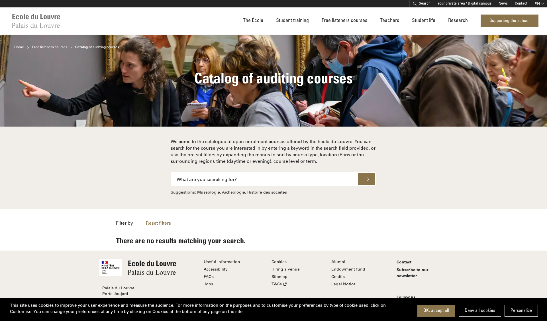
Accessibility (216, 269)
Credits (338, 276)
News (503, 4)
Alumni (338, 261)
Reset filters (158, 223)
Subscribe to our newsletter (412, 272)
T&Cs (277, 284)
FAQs (209, 276)
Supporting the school (509, 21)
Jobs (208, 284)
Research (458, 20)
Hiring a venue (286, 269)
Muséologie (208, 192)
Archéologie (233, 192)
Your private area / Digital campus (464, 4)
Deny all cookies (480, 310)
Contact (521, 4)
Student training (292, 20)
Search (424, 4)
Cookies (279, 261)
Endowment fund (348, 269)
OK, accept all (436, 310)
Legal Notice (343, 284)
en (537, 3)
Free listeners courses (344, 20)
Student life (423, 20)
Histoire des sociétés (267, 192)
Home (19, 46)
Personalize (521, 310)
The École (253, 20)
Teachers (389, 20)
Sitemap (279, 276)
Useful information (222, 261)
